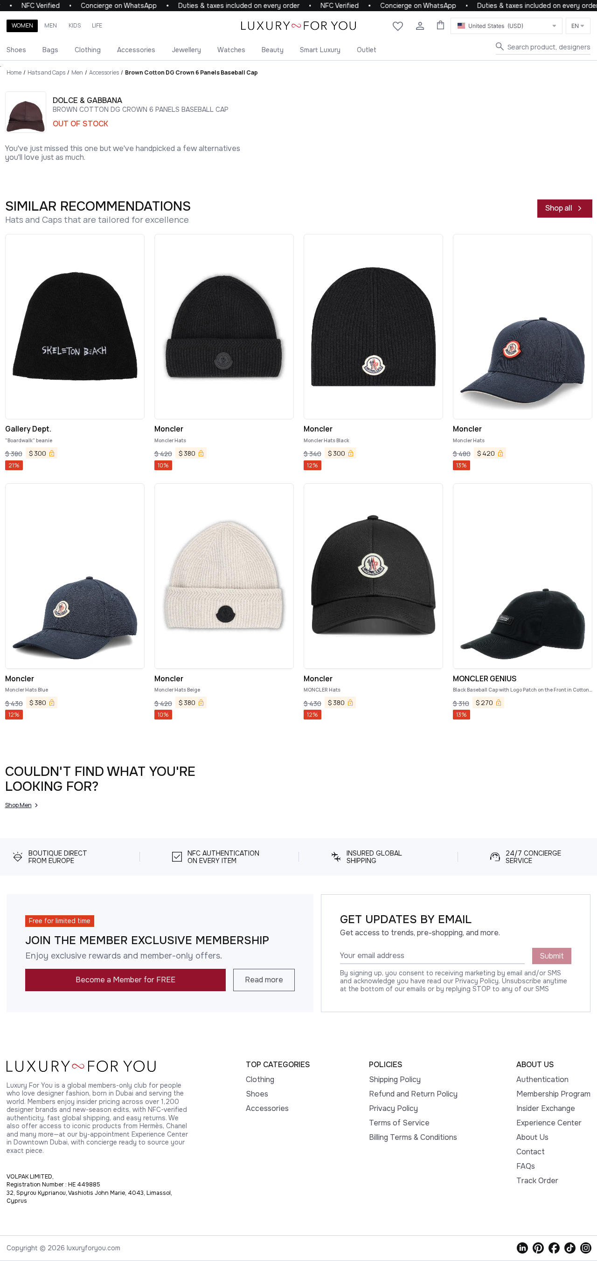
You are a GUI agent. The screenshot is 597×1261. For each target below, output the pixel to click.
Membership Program (553, 1094)
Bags (50, 50)
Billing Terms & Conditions (413, 1137)
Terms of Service (399, 1123)
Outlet (366, 50)
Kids (75, 25)
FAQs (525, 1166)
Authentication (542, 1079)
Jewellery (186, 50)
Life (97, 25)
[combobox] (506, 26)
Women (22, 25)
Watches (231, 50)
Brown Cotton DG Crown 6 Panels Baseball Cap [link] (191, 72)
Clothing (88, 50)
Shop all (558, 208)
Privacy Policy (393, 1108)
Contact (530, 1152)
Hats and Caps (46, 72)
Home (14, 72)
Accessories (136, 50)
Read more (264, 980)
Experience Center (549, 1123)
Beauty (273, 50)
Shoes (16, 50)
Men (50, 25)
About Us (532, 1137)
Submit (552, 956)
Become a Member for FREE (125, 980)
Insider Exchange (545, 1108)
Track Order (537, 1181)
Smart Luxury (320, 50)
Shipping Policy (395, 1079)
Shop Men (18, 805)
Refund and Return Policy (413, 1094)
